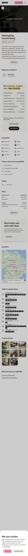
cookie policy (7, 546)
